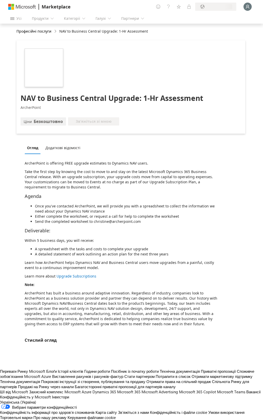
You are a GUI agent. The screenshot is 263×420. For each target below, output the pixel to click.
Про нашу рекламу (50, 417)
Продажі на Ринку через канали (46, 386)
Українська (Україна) (18, 402)
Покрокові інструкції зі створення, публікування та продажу (93, 381)
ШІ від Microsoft (14, 391)
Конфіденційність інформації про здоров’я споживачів (47, 412)
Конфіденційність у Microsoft (25, 396)
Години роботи (97, 371)
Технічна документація (180, 371)
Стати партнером (139, 376)
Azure (86, 391)
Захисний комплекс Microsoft (55, 391)
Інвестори (60, 396)
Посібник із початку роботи (135, 371)
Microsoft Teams (231, 391)
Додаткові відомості (62, 147)
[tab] (34, 147)
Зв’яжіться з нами (133, 412)
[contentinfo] (56, 31)
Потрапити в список (173, 376)
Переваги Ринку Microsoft (22, 371)
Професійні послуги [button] (33, 31)
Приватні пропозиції (218, 371)
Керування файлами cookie (92, 417)
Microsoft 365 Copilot (197, 391)
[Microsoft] (22, 7)
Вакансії (253, 391)
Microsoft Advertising (160, 391)
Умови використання (226, 412)
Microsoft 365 (128, 391)
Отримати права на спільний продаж (178, 381)
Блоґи (51, 371)
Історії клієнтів (70, 371)
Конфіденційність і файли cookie (178, 412)
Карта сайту (106, 412)
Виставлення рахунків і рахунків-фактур (87, 376)
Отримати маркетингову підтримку (222, 376)
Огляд (32, 147)
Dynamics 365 (104, 391)
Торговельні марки (16, 417)
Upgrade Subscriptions (76, 276)
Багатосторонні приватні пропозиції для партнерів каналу (125, 386)
